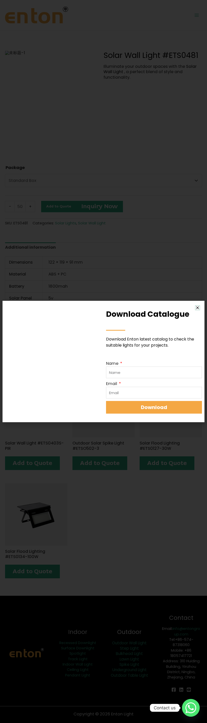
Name (112, 363)
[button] (197, 308)
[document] (103, 361)
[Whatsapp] (191, 708)
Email (112, 384)
